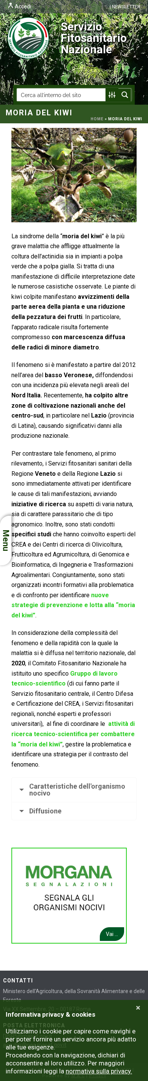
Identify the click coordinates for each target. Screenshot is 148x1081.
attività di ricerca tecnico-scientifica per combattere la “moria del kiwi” (73, 734)
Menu (6, 540)
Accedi (22, 6)
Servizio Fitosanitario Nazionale (94, 38)
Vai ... (112, 934)
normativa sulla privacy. (99, 1071)
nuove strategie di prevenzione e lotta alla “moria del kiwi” (73, 605)
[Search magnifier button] (124, 94)
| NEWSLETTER (125, 7)
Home (97, 119)
